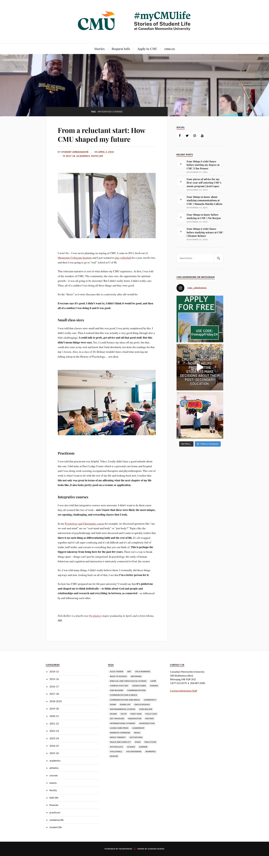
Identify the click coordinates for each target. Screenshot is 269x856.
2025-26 (54, 753)
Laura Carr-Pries (119, 728)
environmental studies (122, 709)
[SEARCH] (218, 258)
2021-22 (54, 723)
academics (83, 156)
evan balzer (145, 709)
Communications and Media (125, 700)
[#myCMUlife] (134, 34)
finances (54, 804)
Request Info (121, 49)
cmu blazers (116, 690)
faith (124, 714)
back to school (118, 676)
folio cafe (151, 714)
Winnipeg (151, 751)
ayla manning (142, 671)
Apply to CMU (147, 49)
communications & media (123, 695)
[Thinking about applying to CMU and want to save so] (200, 319)
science (131, 747)
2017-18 (70, 156)
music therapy (118, 737)
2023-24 (54, 738)
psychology (116, 747)
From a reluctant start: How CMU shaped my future (101, 134)
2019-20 (54, 708)
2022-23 (54, 730)
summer (143, 747)
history (149, 718)
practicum (55, 812)
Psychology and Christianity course (85, 523)
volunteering (134, 751)
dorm (113, 704)
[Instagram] (194, 135)
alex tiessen (116, 671)
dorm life (125, 704)
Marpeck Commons (120, 733)
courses (54, 775)
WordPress (125, 849)
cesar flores (139, 686)
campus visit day (119, 686)
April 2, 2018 (106, 152)
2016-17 (54, 686)
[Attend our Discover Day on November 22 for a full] (200, 367)
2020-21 (54, 716)
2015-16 (54, 678)
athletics (54, 767)
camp (153, 681)
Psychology (95, 616)
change (154, 686)
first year (136, 714)
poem (138, 742)
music (137, 733)
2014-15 (54, 671)
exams (113, 714)
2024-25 (54, 745)
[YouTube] (202, 135)
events (53, 782)
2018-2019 (56, 701)
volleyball (116, 751)
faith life (97, 156)
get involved (117, 718)
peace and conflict (120, 742)
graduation (134, 718)
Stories (99, 49)
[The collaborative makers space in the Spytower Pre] (200, 415)
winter (114, 756)
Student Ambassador (75, 152)
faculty (53, 790)
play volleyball (123, 257)
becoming (136, 676)
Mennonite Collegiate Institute (75, 257)
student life (56, 827)
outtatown (136, 737)
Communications (136, 690)
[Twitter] (187, 135)
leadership (138, 728)
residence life (57, 819)
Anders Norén (156, 849)
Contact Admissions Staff (183, 690)
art (129, 671)
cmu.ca (169, 49)
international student (122, 723)
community (150, 700)
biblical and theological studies (128, 681)
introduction (147, 723)
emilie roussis (142, 704)
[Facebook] (180, 135)
